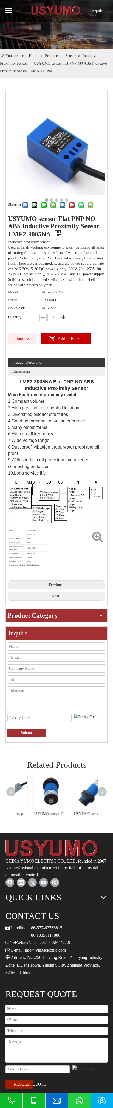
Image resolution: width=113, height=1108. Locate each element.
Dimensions (21, 371)
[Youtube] (43, 882)
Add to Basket (70, 338)
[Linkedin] (21, 882)
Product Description (27, 362)
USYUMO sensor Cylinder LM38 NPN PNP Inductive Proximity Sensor (77, 814)
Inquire (22, 338)
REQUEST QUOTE (23, 1084)
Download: (16, 308)
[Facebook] (9, 882)
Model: (13, 292)
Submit (26, 733)
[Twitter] (32, 882)
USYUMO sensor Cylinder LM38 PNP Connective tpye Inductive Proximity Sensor (36, 814)
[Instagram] (54, 882)
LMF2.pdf (47, 308)
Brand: (13, 300)
